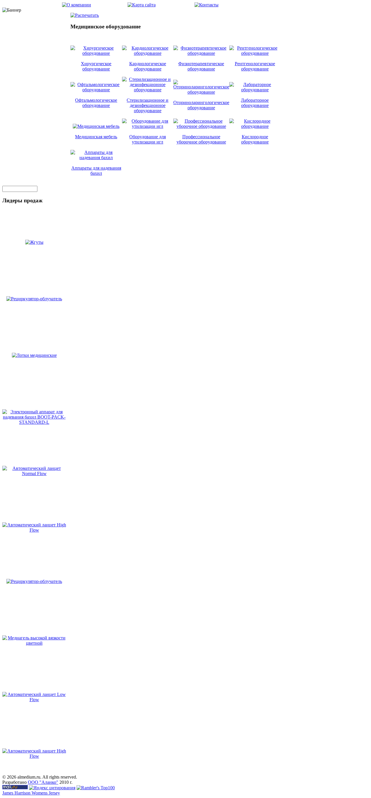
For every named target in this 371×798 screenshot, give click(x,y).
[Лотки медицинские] (34, 355)
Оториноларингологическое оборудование (201, 105)
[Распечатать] (84, 13)
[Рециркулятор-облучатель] (34, 298)
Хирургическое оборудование (96, 66)
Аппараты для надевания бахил (96, 171)
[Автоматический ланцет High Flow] (34, 530)
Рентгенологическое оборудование (255, 66)
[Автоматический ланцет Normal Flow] (34, 473)
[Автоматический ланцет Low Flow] (34, 699)
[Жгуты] (34, 242)
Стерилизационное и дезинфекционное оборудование (147, 105)
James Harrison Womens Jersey (31, 792)
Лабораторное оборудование (255, 103)
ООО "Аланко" (43, 782)
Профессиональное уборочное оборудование (201, 139)
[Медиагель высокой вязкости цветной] (34, 643)
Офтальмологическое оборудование (96, 103)
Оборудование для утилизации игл (147, 139)
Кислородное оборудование (255, 139)
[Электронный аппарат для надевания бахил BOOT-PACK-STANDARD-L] (34, 422)
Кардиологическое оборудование (147, 66)
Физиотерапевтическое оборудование (201, 66)
